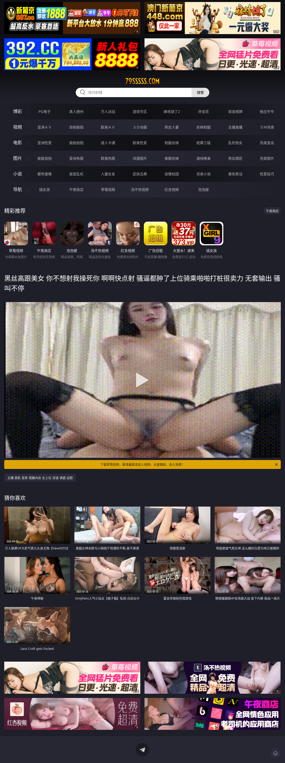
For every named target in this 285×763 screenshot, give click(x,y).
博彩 (17, 111)
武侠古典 (140, 174)
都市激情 (44, 174)
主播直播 (235, 127)
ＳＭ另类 (267, 127)
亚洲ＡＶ (44, 127)
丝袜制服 (203, 127)
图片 (17, 158)
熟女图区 (235, 158)
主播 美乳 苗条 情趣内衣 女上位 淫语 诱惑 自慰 (40, 478)
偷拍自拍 (76, 142)
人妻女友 (108, 174)
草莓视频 (108, 189)
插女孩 (44, 189)
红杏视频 (172, 189)
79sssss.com (142, 81)
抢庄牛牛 (267, 111)
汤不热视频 (140, 189)
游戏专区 (140, 111)
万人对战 (108, 111)
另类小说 (203, 174)
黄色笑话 (235, 174)
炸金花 (203, 111)
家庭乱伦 (76, 174)
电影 (17, 143)
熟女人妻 (172, 127)
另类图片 (267, 158)
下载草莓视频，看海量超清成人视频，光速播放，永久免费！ (142, 464)
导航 (17, 189)
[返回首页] (275, 753)
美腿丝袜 (172, 158)
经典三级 (203, 142)
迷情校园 (172, 174)
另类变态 (267, 142)
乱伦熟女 (235, 142)
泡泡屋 (203, 189)
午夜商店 (76, 189)
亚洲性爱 (44, 142)
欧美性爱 (140, 142)
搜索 (200, 92)
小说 (17, 174)
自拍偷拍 (76, 127)
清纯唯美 (203, 158)
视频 (17, 127)
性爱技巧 (267, 174)
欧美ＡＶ (108, 127)
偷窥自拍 (44, 158)
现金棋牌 (235, 111)
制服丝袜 (172, 142)
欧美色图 (108, 158)
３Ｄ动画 (140, 127)
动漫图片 (140, 158)
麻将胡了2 (172, 111)
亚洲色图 (76, 158)
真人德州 (76, 111)
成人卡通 (108, 142)
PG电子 (45, 111)
